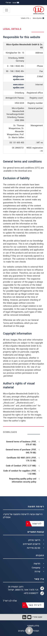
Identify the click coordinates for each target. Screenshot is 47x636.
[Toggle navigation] (6, 10)
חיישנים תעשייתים (31, 544)
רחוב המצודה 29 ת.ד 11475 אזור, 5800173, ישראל (23, 588)
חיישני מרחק (34, 540)
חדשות (37, 563)
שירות (37, 571)
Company (36, 567)
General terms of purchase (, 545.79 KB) (21, 451)
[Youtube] (29, 617)
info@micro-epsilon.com (18, 78)
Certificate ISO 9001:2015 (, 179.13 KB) (21, 459)
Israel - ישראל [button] (12, 2)
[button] (29, 630)
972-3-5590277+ (31, 593)
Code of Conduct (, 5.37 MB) (21, 465)
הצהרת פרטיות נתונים (28, 630)
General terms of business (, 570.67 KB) (21, 443)
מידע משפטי (33, 625)
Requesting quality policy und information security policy (22, 480)
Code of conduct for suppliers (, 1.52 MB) (19, 472)
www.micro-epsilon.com (18, 86)
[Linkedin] (24, 617)
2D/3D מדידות (33, 548)
